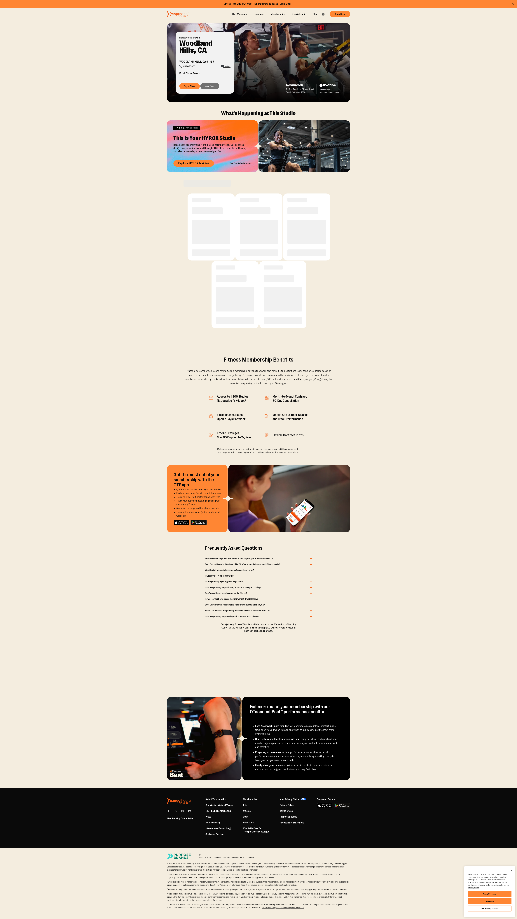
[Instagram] (182, 810)
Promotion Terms (288, 816)
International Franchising (218, 828)
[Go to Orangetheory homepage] (178, 14)
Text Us (227, 66)
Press (208, 816)
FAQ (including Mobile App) (218, 811)
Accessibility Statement (292, 822)
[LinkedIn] (189, 810)
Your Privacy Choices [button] (290, 799)
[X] (175, 810)
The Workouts (239, 14)
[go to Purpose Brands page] (179, 856)
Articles (247, 811)
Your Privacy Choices (489, 908)
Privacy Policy (287, 805)
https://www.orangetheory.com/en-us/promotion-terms (283, 907)
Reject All (490, 901)
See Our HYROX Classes (240, 163)
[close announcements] (513, 4)
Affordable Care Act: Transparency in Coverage (256, 830)
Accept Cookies (489, 894)
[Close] (511, 870)
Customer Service (214, 834)
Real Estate (248, 822)
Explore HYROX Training (193, 163)
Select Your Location (215, 799)
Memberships (278, 14)
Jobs (245, 805)
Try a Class (189, 86)
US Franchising (212, 822)
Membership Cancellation (180, 818)
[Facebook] (168, 810)
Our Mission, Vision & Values (219, 805)
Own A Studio (299, 14)
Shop (315, 14)
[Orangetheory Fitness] (179, 801)
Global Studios (250, 799)
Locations (259, 14)
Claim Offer (285, 3)
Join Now (209, 86)
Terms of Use (286, 811)
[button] (324, 14)
